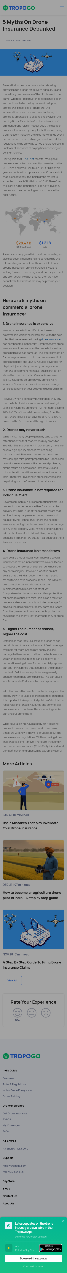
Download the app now (33, 1258)
